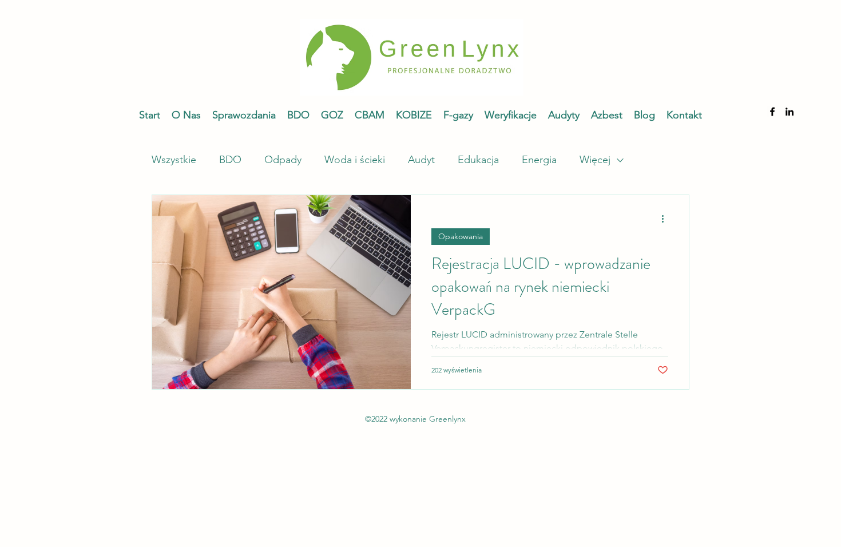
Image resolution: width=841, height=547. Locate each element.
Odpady (283, 159)
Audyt (421, 159)
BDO (230, 159)
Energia (539, 159)
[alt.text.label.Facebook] (772, 111)
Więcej (595, 159)
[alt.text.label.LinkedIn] (789, 111)
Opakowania (460, 236)
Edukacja (478, 159)
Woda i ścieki (354, 159)
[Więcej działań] (666, 218)
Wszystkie (174, 159)
